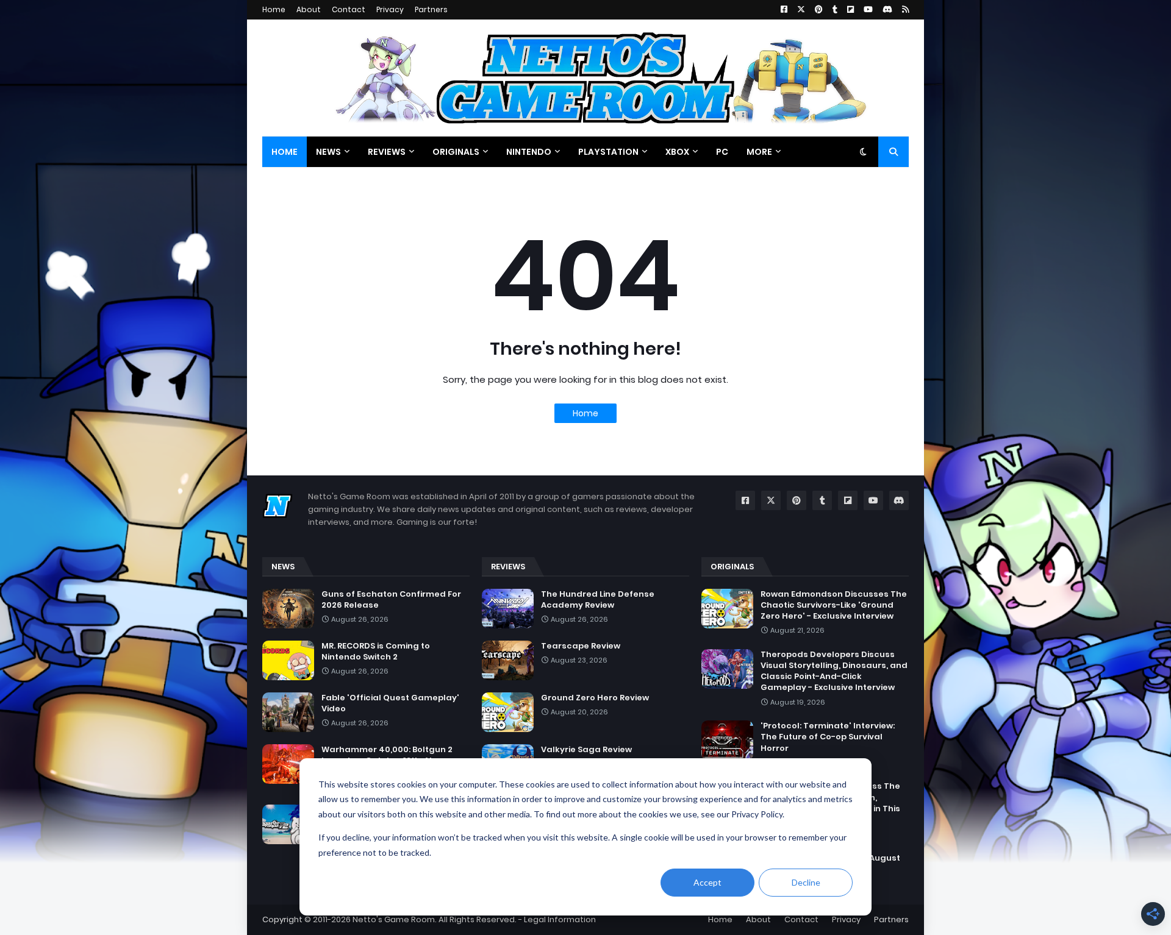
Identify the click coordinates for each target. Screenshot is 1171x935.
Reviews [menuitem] (387, 152)
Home (273, 9)
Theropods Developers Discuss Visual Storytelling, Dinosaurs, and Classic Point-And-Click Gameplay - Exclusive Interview (834, 671)
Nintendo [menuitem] (528, 152)
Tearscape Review (580, 646)
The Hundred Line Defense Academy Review (597, 600)
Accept (707, 882)
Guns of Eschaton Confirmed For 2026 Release (391, 600)
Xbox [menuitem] (677, 152)
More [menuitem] (759, 152)
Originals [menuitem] (455, 152)
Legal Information (560, 919)
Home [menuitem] (284, 152)
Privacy (390, 9)
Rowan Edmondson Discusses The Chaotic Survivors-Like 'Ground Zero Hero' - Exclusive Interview (834, 605)
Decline (806, 882)
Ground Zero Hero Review (595, 697)
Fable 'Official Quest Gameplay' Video (390, 703)
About (308, 9)
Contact (348, 9)
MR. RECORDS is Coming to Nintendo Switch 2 (375, 652)
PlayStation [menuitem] (608, 152)
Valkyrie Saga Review (586, 749)
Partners (431, 9)
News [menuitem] (328, 152)
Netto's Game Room (394, 919)
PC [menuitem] (722, 152)
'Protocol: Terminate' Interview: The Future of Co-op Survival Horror (828, 736)
